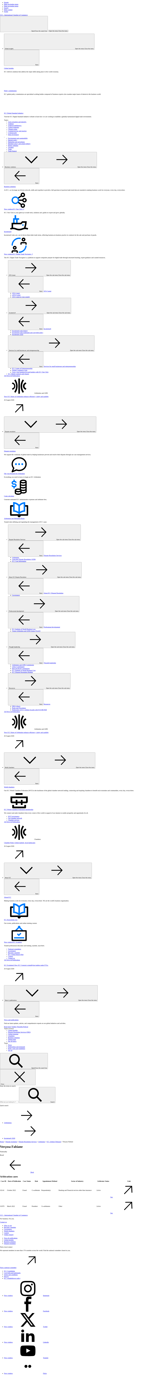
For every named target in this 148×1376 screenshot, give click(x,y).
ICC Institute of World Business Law (24, 629)
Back (36, 65)
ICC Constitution (9, 1271)
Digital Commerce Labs (19, 370)
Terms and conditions (11, 1275)
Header (6, 2)
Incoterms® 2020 (17, 334)
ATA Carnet (16, 293)
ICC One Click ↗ (14, 209)
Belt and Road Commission (21, 668)
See (111, 1197)
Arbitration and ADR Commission (23, 665)
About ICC (48, 877)
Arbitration (15, 557)
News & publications (51, 1000)
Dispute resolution (50, 431)
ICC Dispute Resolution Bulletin (22, 672)
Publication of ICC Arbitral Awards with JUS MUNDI (29, 710)
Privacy (6, 1276)
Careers (6, 1233)
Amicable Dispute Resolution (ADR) (24, 559)
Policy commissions (10, 91)
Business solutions (50, 167)
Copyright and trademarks (12, 1273)
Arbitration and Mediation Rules (14, 518)
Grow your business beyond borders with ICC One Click (30, 372)
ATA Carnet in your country (21, 297)
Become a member (10, 1227)
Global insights (49, 48)
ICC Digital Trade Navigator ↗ (18, 254)
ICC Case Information (19, 561)
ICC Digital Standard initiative (13, 113)
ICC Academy (13, 942)
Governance (16, 595)
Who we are (8, 1225)
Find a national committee (8, 1268)
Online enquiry (9, 1235)
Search (6, 8)
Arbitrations (8, 1123)
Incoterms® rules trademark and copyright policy (27, 333)
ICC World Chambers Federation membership (18, 809)
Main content (8, 10)
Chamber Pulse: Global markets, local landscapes (19, 843)
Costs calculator (9, 496)
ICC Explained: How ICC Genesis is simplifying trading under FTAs (26, 965)
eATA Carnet (16, 295)
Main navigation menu (11, 4)
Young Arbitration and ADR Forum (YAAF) (26, 631)
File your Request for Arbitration (14, 473)
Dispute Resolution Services (28, 1142)
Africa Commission (18, 667)
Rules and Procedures (19, 708)
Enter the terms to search (8, 1086)
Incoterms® (7, 231)
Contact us (3, 1222)
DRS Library (16, 706)
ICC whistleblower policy (12, 1278)
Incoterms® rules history (20, 331)
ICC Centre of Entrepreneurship (22, 368)
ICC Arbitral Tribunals (54, 1142)
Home (2, 1142)
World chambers (49, 767)
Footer (6, 11)
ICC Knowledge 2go (10, 920)
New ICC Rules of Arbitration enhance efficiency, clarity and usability (26, 396)
